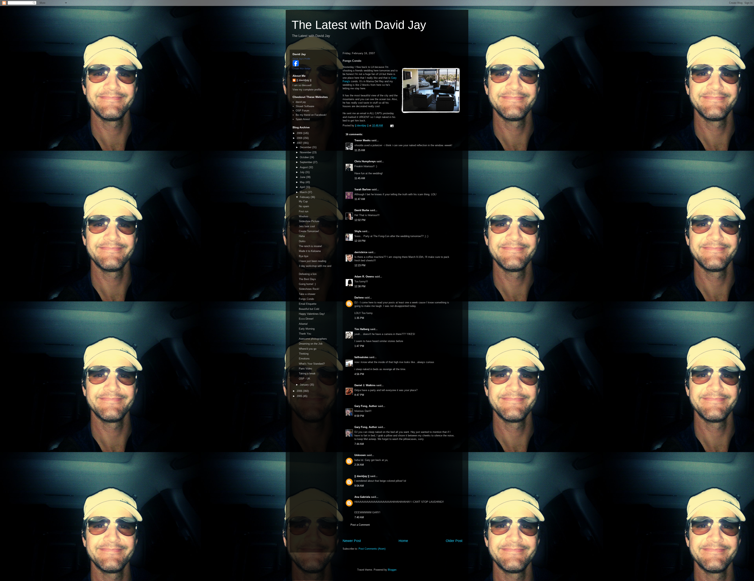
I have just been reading (312, 261)
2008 (300, 138)
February (305, 197)
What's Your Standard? (312, 363)
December (306, 147)
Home (403, 541)
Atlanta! (303, 323)
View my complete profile (307, 89)
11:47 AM (359, 199)
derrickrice (360, 252)
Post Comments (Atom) (372, 548)
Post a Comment (360, 524)
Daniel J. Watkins (364, 385)
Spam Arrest (303, 119)
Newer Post (352, 541)
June (303, 177)
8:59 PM (359, 415)
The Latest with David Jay (359, 24)
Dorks (302, 241)
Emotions (304, 358)
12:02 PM (359, 220)
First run (303, 211)
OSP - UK (304, 378)
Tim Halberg (361, 329)
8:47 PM (359, 394)
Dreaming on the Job (310, 343)
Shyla (357, 231)
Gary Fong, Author (365, 406)
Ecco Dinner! (306, 318)
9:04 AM (359, 485)
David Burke (361, 210)
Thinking (303, 353)
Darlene (359, 297)
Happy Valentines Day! (312, 313)
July (302, 172)
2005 (300, 396)
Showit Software (305, 106)
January (305, 384)
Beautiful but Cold (309, 308)
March (304, 192)
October (305, 157)
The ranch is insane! (310, 246)
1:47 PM (359, 346)
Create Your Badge (302, 68)
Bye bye (303, 256)
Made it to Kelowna (310, 251)
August (304, 167)
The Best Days (307, 279)
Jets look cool (307, 226)
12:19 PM (359, 240)
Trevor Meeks (362, 140)
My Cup (303, 201)
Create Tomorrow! (309, 231)
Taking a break (307, 373)
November (306, 152)
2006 (300, 390)
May (303, 182)
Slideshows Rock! (309, 288)
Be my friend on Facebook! (311, 114)
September (306, 162)
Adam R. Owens (364, 276)
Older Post (454, 541)
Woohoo (303, 216)
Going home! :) (307, 284)
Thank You (305, 333)
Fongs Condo (306, 298)
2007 (300, 142)
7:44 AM (359, 443)
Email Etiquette (307, 303)
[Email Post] (391, 125)
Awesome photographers (313, 338)
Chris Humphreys (365, 161)
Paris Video (305, 368)
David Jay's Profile (301, 58)
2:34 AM (359, 464)
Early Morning (307, 328)
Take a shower (307, 294)
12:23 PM (359, 265)
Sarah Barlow (362, 189)
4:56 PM (359, 374)
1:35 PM (359, 317)
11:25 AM (359, 150)
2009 (300, 133)
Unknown (360, 455)
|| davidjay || (361, 476)
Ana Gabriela (362, 496)
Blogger (392, 569)
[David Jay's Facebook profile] (296, 65)
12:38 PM (359, 286)
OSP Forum (302, 110)
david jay (301, 101)
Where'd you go (307, 348)
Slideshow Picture (309, 221)
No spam (304, 206)
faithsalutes (361, 357)
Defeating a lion (308, 274)
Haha (302, 236)
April (303, 187)
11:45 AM (359, 178)
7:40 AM (359, 517)
